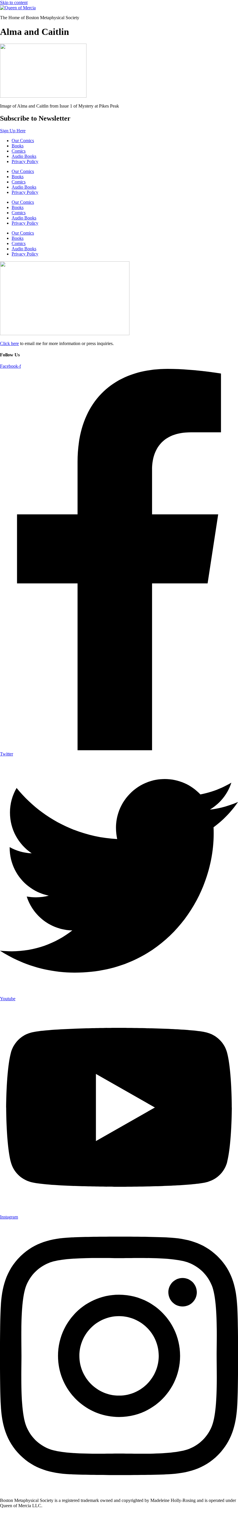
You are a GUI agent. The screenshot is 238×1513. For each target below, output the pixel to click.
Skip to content (14, 2)
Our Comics (23, 140)
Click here (9, 343)
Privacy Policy (25, 161)
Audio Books (24, 156)
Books (18, 145)
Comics (19, 151)
